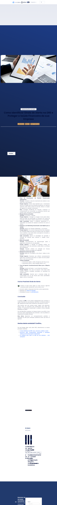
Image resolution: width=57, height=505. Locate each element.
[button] (34, 2)
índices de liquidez (30, 290)
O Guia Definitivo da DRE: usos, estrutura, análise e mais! (34, 330)
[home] (20, 2)
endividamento (34, 292)
